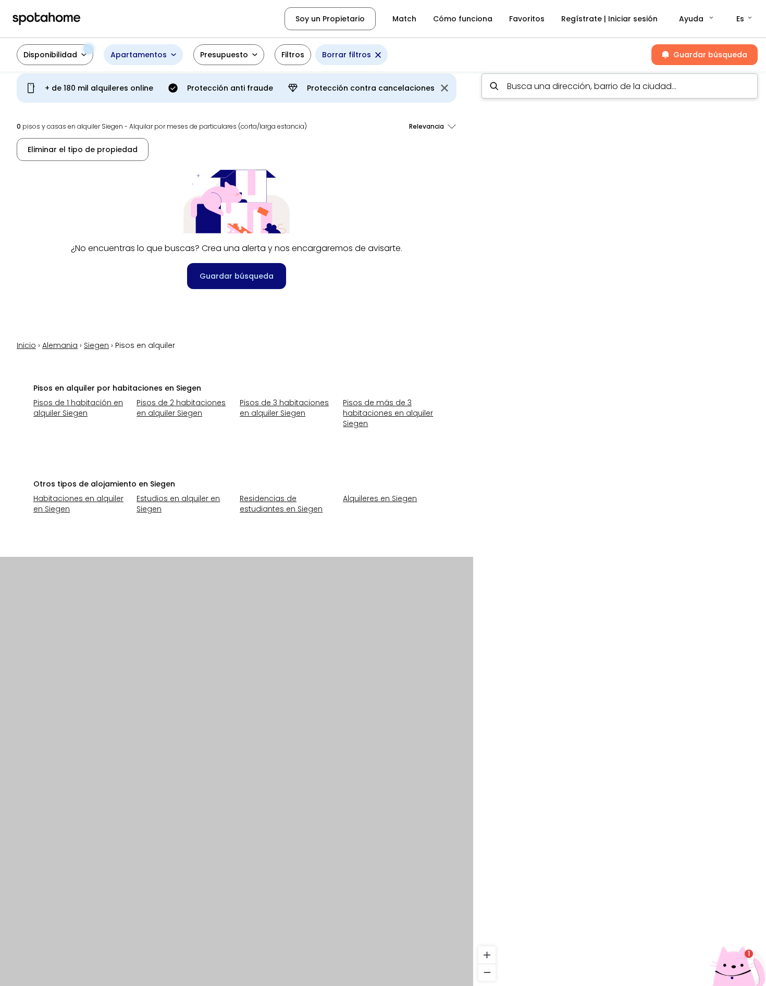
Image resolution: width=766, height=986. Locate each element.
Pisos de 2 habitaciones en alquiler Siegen (181, 407)
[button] (697, 19)
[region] (619, 525)
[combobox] (619, 85)
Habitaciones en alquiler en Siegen (78, 503)
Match (404, 19)
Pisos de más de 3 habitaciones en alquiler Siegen (388, 413)
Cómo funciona (462, 19)
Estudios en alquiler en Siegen (178, 503)
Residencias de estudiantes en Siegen (281, 503)
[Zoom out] (487, 972)
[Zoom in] (487, 955)
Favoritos (527, 19)
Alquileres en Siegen (380, 498)
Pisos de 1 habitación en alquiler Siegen (78, 407)
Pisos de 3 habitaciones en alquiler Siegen (284, 407)
